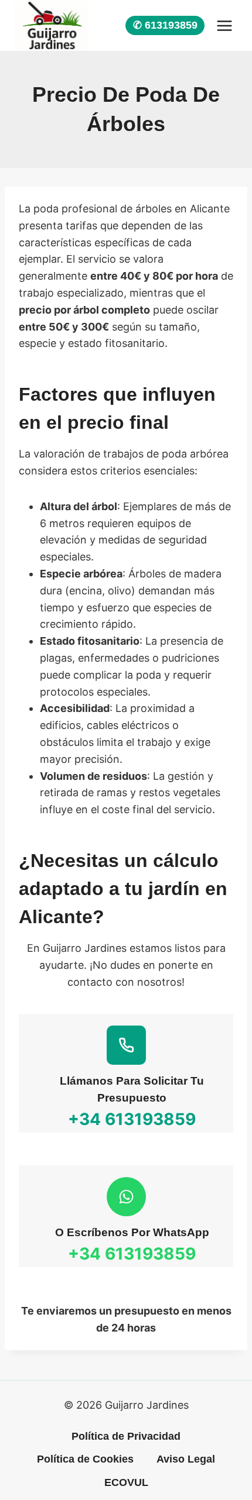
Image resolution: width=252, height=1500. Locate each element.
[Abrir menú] (224, 25)
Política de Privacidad (126, 1436)
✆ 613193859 (165, 25)
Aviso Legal (185, 1459)
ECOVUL (126, 1482)
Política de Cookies (85, 1459)
